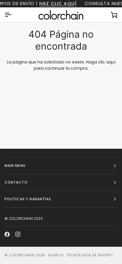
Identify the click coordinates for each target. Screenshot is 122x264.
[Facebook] (7, 234)
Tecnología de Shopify (89, 255)
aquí (110, 62)
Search (55, 255)
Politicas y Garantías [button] (28, 199)
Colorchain (21, 255)
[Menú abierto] (13, 14)
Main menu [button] (15, 165)
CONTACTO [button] (16, 182)
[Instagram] (17, 234)
